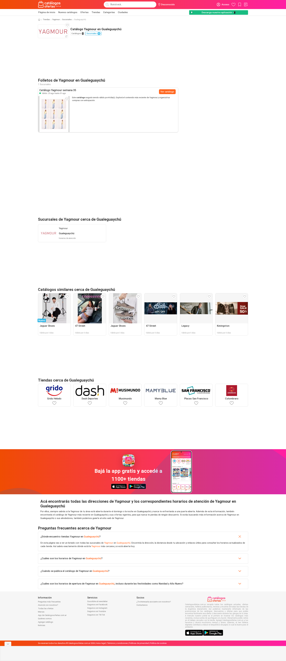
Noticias (41, 625)
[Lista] (245, 4)
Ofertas (84, 12)
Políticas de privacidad (139, 643)
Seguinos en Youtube (96, 611)
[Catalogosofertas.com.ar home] (49, 4)
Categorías (109, 12)
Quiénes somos (45, 618)
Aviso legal (101, 643)
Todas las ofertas (45, 608)
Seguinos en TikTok (96, 615)
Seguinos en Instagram (97, 608)
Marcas (41, 612)
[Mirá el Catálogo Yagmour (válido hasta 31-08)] (54, 114)
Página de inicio (46, 12)
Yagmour (56, 19)
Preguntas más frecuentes (49, 602)
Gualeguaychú (91, 536)
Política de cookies (158, 643)
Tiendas (96, 12)
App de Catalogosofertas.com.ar (52, 615)
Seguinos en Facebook (97, 604)
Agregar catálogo (45, 622)
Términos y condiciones (117, 643)
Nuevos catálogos (67, 12)
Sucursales (67, 19)
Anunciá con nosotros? (48, 605)
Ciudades (123, 12)
